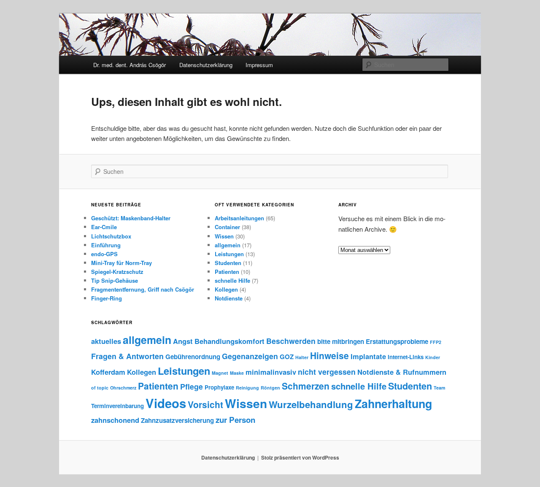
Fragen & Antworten (127, 356)
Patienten (227, 272)
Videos (166, 403)
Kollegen (226, 289)
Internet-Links (406, 357)
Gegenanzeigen (250, 356)
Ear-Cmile (104, 227)
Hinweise (329, 355)
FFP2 (435, 342)
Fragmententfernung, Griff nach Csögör (142, 289)
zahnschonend (115, 420)
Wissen (224, 236)
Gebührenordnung (192, 356)
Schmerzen (305, 385)
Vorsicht (205, 404)
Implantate (368, 356)
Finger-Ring (106, 298)
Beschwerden (291, 340)
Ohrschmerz (123, 387)
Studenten (228, 263)
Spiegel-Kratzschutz (117, 272)
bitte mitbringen (340, 341)
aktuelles (106, 341)
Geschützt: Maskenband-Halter (130, 218)
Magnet (220, 373)
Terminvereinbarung (117, 406)
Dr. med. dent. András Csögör (129, 65)
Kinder (432, 357)
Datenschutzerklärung (205, 65)
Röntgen (270, 387)
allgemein (227, 245)
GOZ (287, 356)
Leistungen (229, 254)
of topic (99, 387)
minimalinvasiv (271, 372)
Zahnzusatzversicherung (177, 420)
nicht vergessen (327, 371)
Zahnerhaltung (393, 403)
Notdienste (229, 298)
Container (227, 227)
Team (439, 387)
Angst (183, 341)
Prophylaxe (219, 387)
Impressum (259, 65)
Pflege (191, 386)
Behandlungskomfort (229, 341)
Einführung (106, 245)
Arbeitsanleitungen (239, 218)
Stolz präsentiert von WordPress (300, 457)
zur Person (235, 419)
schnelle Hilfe (232, 280)
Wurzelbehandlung (311, 404)
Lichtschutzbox (111, 236)
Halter (301, 357)
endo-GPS (104, 254)
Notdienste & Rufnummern (401, 372)
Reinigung (247, 387)
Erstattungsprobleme (397, 341)
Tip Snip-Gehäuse (114, 280)
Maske (237, 373)
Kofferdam (108, 372)
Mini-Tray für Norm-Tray (121, 263)
